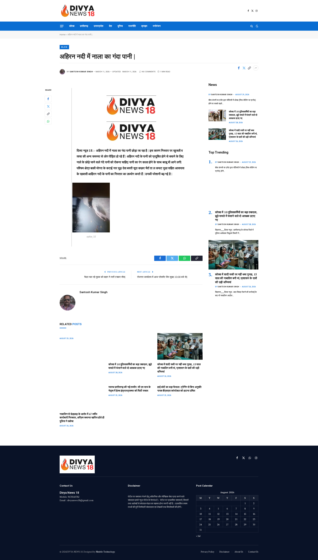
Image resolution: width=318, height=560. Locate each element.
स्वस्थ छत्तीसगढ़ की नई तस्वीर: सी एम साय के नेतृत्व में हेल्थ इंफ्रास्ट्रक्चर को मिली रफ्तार (129, 388)
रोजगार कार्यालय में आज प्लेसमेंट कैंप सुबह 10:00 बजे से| (162, 277)
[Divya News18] (78, 11)
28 (236, 524)
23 (254, 519)
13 (227, 513)
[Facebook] (48, 99)
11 (209, 513)
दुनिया (120, 26)
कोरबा (71, 26)
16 (254, 513)
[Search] (252, 26)
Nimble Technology (105, 551)
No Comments (149, 72)
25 (209, 524)
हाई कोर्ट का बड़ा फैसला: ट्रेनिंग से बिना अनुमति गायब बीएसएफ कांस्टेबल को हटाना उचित (179, 388)
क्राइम (144, 26)
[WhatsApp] (48, 121)
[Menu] (62, 26)
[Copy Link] (249, 68)
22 (245, 519)
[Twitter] (48, 106)
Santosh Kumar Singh (81, 72)
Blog (64, 47)
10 (200, 513)
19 (218, 519)
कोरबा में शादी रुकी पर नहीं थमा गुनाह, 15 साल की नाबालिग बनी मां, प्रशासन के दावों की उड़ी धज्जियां (179, 368)
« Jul (198, 535)
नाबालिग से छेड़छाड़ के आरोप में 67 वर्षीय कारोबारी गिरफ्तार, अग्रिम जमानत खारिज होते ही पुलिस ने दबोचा (82, 417)
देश (110, 26)
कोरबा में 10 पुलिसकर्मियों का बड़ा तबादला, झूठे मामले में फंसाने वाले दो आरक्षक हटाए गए (130, 366)
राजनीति (132, 26)
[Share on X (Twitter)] (243, 68)
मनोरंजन (157, 26)
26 (218, 524)
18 (209, 519)
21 (236, 519)
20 (227, 519)
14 (236, 513)
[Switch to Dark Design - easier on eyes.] (256, 26)
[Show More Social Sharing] (255, 68)
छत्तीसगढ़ (84, 26)
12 (218, 513)
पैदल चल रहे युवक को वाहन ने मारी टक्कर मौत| (104, 277)
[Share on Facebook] (238, 68)
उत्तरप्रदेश (98, 26)
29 (245, 524)
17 (200, 519)
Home (62, 34)
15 (245, 513)
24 (200, 524)
